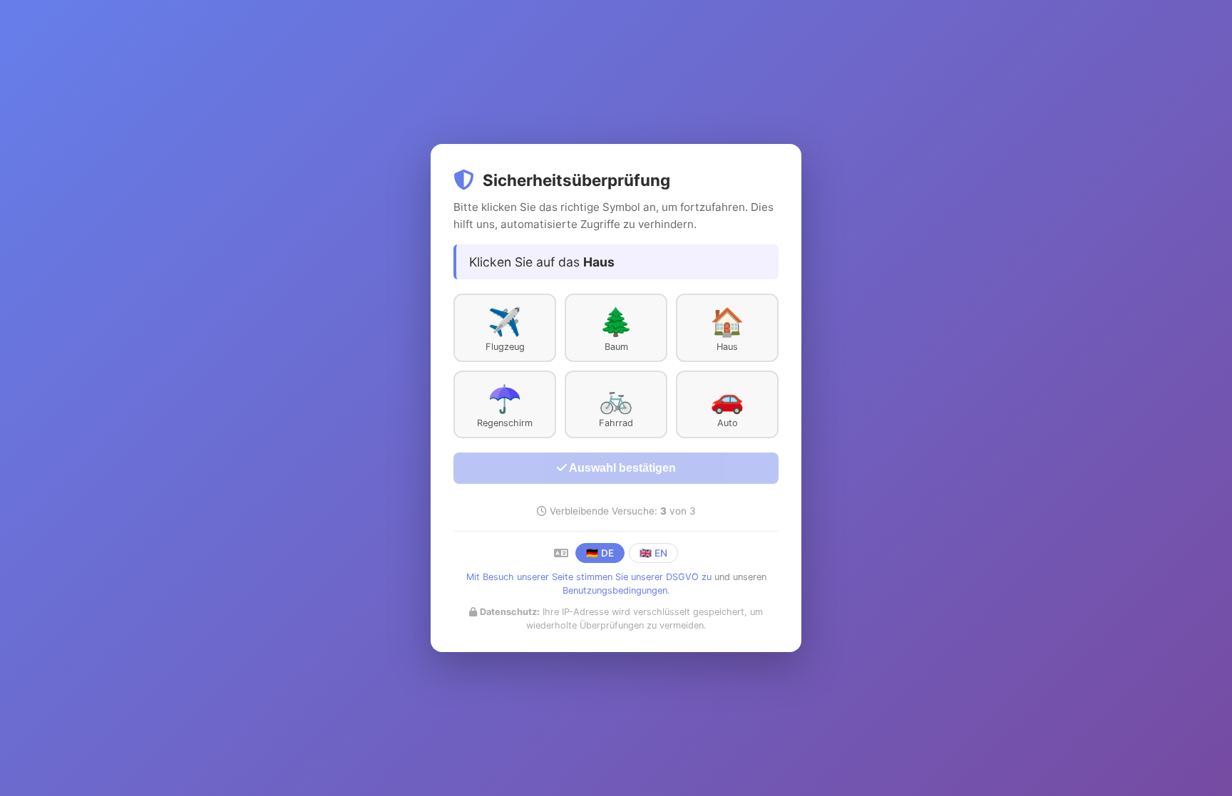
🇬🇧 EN (653, 553)
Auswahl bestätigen (621, 468)
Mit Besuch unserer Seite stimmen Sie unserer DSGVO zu (589, 577)
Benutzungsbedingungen (615, 590)
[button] (504, 327)
